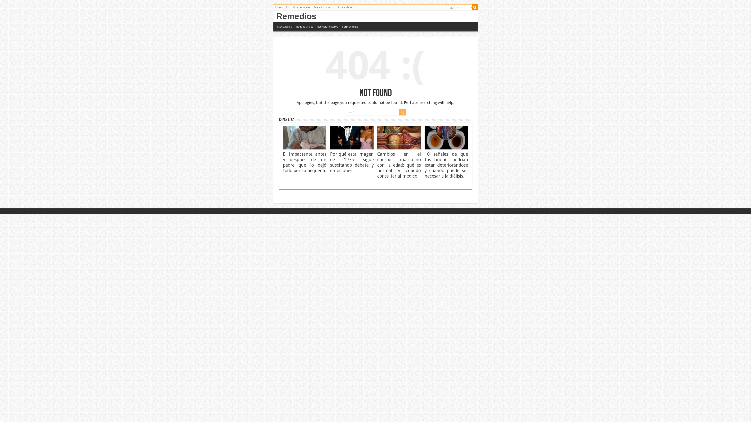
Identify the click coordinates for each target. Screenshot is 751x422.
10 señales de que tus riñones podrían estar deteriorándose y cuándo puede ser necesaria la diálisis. (446, 165)
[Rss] (451, 7)
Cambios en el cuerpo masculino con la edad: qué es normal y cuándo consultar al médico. (399, 165)
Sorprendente (345, 7)
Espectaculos (282, 7)
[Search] (475, 7)
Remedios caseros (324, 7)
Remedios (296, 16)
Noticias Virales (301, 7)
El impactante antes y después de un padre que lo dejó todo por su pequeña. (305, 162)
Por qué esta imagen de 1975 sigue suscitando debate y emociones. (352, 162)
